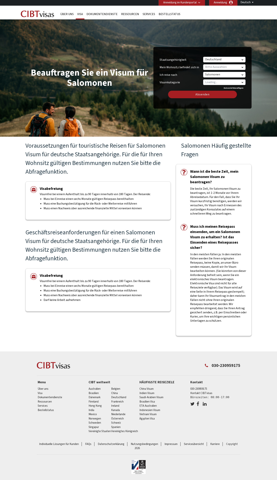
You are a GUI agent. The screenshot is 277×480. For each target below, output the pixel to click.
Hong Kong (95, 406)
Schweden (95, 423)
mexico (93, 414)
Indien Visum (146, 393)
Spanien (116, 427)
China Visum (146, 389)
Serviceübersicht (194, 444)
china (114, 393)
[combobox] (224, 82)
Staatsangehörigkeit (173, 60)
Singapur (94, 427)
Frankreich (117, 402)
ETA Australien (148, 406)
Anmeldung (220, 3)
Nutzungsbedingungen (144, 444)
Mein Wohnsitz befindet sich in (179, 67)
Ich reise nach (168, 75)
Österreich (117, 419)
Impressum (171, 444)
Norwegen (95, 419)
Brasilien (94, 393)
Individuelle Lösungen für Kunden (59, 444)
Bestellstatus (169, 14)
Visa (80, 14)
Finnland (94, 402)
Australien (95, 389)
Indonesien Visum (149, 410)
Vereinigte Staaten (100, 431)
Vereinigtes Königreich (124, 431)
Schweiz (116, 423)
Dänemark (94, 397)
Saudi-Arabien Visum (151, 397)
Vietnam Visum (148, 414)
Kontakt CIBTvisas (201, 393)
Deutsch (245, 2)
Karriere (215, 444)
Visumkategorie (170, 81)
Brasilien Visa (147, 402)
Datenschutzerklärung (111, 444)
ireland (115, 406)
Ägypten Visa (147, 419)
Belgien (115, 389)
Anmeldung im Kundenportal (180, 3)
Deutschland (118, 397)
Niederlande (118, 414)
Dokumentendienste (102, 14)
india (91, 410)
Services (149, 14)
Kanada (115, 410)
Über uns (67, 14)
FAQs (88, 444)
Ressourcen (130, 14)
